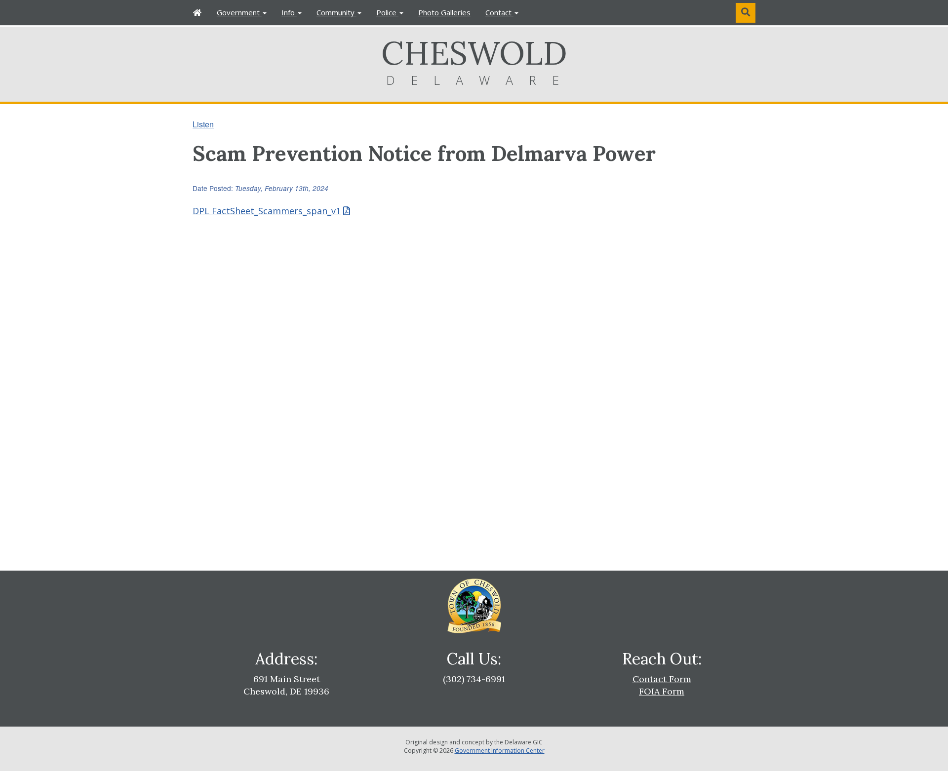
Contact (499, 12)
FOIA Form (661, 691)
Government (239, 12)
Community (336, 12)
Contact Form (661, 679)
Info (289, 12)
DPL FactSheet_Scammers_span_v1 (267, 211)
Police (387, 12)
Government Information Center (500, 750)
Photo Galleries (444, 12)
